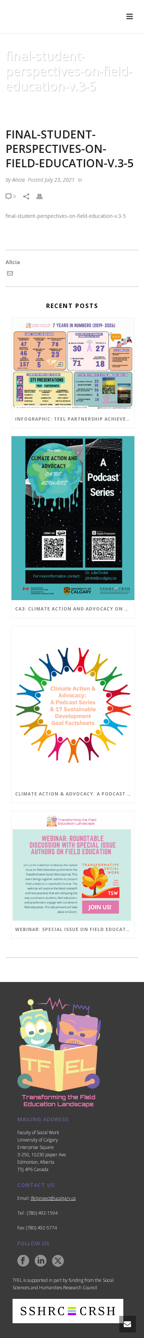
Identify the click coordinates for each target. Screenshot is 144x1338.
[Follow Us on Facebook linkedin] (41, 1261)
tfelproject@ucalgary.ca (53, 1198)
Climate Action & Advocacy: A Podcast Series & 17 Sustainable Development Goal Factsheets (74, 794)
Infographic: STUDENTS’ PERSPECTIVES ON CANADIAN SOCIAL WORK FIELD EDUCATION (72, 106)
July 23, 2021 (60, 179)
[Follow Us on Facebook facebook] (23, 1261)
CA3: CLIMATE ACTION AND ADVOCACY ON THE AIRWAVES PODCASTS (74, 609)
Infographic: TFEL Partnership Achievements (74, 419)
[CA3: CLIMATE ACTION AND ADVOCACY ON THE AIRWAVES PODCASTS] (72, 518)
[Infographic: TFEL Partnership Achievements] (72, 364)
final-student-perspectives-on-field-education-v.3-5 (66, 215)
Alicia (18, 179)
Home (18, 104)
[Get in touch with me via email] (10, 274)
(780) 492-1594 (42, 1213)
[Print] (43, 196)
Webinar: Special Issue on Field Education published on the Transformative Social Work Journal (74, 929)
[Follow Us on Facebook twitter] (58, 1261)
